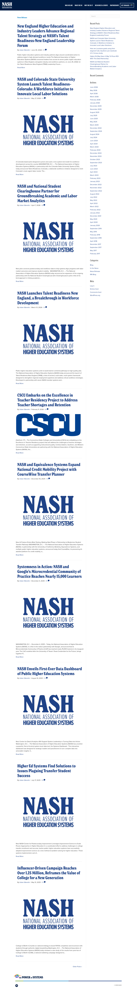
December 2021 (95, 216)
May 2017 (93, 250)
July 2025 (93, 115)
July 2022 (93, 197)
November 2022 (95, 187)
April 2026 (93, 93)
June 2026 (94, 87)
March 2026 (94, 96)
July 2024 (93, 137)
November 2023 (95, 156)
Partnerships (114, 5)
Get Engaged (125, 5)
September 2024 (96, 131)
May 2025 (93, 122)
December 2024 (95, 128)
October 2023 (95, 159)
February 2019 (95, 235)
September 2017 (95, 247)
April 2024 (93, 144)
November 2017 (95, 244)
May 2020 (93, 219)
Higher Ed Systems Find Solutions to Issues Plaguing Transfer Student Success (46, 770)
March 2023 (94, 175)
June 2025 (94, 118)
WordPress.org (95, 295)
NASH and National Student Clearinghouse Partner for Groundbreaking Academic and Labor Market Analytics (47, 193)
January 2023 (95, 181)
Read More (21, 67)
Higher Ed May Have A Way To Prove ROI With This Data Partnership (104, 57)
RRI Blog (93, 274)
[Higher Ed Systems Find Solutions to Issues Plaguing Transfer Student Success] (48, 812)
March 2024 (94, 147)
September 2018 (95, 238)
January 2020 (95, 225)
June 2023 (94, 169)
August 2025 (94, 112)
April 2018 (93, 241)
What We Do (78, 5)
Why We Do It (88, 5)
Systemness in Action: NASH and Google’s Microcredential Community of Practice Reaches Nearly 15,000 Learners (49, 571)
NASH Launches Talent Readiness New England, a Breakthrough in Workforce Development (48, 298)
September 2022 (96, 191)
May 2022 (93, 200)
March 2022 (94, 206)
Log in (92, 286)
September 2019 (95, 228)
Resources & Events (101, 5)
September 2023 (96, 162)
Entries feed (94, 289)
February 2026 (95, 100)
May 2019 (93, 232)
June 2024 (94, 140)
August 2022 (94, 194)
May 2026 (93, 90)
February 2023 (95, 178)
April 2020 (94, 222)
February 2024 (95, 150)
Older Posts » (77, 966)
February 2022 (95, 210)
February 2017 (95, 253)
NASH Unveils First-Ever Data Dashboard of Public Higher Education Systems (49, 671)
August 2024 (94, 134)
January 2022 (95, 213)
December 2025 (95, 106)
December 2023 (95, 153)
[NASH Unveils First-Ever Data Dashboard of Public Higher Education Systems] (48, 710)
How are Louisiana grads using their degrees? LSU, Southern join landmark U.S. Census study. (103, 50)
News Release (95, 271)
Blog (91, 265)
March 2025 (94, 125)
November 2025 (95, 109)
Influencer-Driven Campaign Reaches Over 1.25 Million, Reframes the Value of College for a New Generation (48, 873)
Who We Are (69, 5)
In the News (94, 268)
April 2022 (93, 203)
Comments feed (95, 292)
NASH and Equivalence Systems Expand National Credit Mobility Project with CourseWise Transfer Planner (48, 469)
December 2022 (95, 184)
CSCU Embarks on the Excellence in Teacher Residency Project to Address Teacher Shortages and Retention (47, 400)
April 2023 (93, 172)
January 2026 (95, 103)
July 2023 (93, 166)
